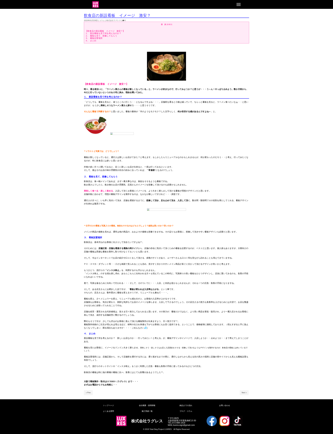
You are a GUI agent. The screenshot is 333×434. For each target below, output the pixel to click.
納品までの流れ (186, 405)
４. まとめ (90, 41)
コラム (102, 20)
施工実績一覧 (147, 411)
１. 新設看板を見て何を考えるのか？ (103, 33)
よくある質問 (108, 411)
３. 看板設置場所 (94, 38)
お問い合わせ (224, 405)
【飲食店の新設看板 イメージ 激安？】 (105, 31)
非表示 (169, 24)
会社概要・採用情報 (147, 405)
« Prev (88, 393)
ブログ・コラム (186, 411)
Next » (244, 393)
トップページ (108, 405)
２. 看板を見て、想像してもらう (101, 36)
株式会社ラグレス (113, 20)
